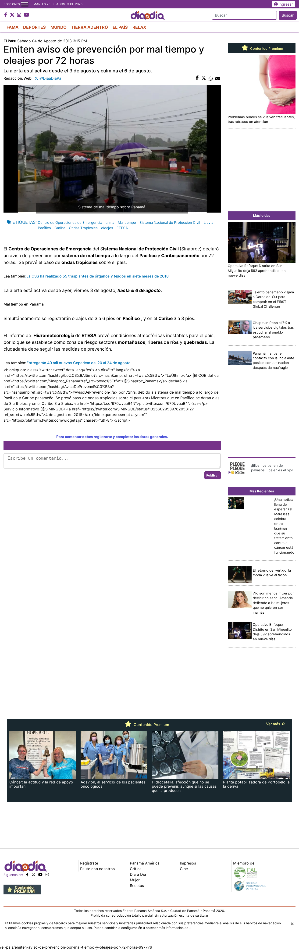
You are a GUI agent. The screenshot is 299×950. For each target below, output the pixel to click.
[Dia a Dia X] (13, 15)
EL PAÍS (120, 27)
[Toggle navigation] (25, 4)
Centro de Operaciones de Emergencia (70, 222)
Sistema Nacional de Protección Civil (169, 222)
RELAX (139, 27)
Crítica (136, 868)
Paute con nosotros (97, 868)
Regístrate (89, 863)
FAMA (12, 27)
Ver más (273, 724)
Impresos (188, 863)
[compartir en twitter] (203, 78)
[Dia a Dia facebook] (6, 15)
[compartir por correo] (217, 78)
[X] (33, 874)
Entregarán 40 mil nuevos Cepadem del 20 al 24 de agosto (78, 362)
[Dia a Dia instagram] (19, 15)
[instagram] (47, 874)
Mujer (135, 880)
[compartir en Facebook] (197, 78)
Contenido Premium (266, 48)
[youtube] (40, 874)
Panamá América (145, 863)
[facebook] (27, 874)
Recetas (137, 885)
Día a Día (138, 874)
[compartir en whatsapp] (210, 78)
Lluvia (208, 222)
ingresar (286, 4)
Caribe (59, 228)
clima (110, 222)
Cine (184, 868)
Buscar (288, 15)
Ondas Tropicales (83, 228)
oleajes (107, 228)
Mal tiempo (127, 222)
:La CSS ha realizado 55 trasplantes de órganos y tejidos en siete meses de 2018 (97, 276)
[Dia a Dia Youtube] (26, 15)
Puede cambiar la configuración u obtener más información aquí (142, 928)
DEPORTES (34, 27)
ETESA (122, 228)
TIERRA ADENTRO (89, 27)
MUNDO (58, 27)
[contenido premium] (22, 889)
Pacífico (44, 228)
